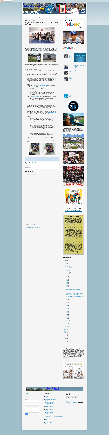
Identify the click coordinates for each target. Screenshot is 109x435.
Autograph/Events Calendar (39, 14)
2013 (65, 332)
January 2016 (67, 327)
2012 (65, 334)
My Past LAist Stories (48, 422)
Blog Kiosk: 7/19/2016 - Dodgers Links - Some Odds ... (74, 296)
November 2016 (67, 267)
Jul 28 (67, 276)
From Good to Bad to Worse (70, 95)
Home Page (47, 395)
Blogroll (74, 14)
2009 (65, 338)
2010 (65, 337)
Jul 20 (67, 286)
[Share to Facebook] (29, 167)
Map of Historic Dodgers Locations (51, 399)
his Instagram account (33, 51)
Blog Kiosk (45, 163)
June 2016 (67, 320)
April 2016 (66, 323)
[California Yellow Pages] (80, 402)
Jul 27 (67, 277)
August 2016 (67, 272)
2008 (65, 340)
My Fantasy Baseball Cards (71, 16)
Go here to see (41, 65)
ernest (27, 162)
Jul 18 (67, 298)
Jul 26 (67, 279)
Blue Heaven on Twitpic (49, 410)
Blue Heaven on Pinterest (49, 406)
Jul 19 (67, 288)
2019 (65, 260)
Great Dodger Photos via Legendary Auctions (70, 55)
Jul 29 (67, 274)
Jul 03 (67, 317)
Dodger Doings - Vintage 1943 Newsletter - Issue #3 (74, 293)
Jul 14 (67, 302)
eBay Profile (47, 420)
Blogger (64, 426)
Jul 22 (67, 283)
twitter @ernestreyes (44, 157)
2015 (65, 329)
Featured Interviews (60, 16)
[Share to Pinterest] (30, 167)
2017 (65, 263)
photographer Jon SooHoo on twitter (39, 49)
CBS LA (40, 107)
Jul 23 (67, 282)
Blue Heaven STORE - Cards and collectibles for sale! (54, 416)
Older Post (57, 222)
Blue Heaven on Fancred (49, 402)
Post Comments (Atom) (33, 224)
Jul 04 (67, 315)
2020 (65, 259)
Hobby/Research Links (66, 14)
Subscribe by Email (48, 423)
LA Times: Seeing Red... (79, 67)
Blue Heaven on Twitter (49, 412)
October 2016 (67, 269)
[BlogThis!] (27, 167)
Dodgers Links (50, 14)
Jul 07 (67, 311)
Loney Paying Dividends (70, 66)
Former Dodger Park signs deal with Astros (67, 62)
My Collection (51, 16)
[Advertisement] (42, 212)
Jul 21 (67, 285)
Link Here (47, 108)
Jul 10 (67, 308)
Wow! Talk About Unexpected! (66, 88)
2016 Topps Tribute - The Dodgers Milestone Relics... (74, 294)
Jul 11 (67, 306)
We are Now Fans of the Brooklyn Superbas (72, 289)
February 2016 (67, 326)
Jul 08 (67, 309)
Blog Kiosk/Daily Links (42, 16)
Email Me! (47, 396)
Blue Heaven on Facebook (49, 400)
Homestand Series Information (30, 16)
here (31, 110)
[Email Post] (26, 163)
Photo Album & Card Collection (50, 415)
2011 (65, 335)
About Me (30, 14)
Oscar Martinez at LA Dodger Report (41, 85)
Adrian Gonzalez (37, 163)
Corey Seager (50, 163)
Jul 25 (67, 280)
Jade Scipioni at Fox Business (34, 115)
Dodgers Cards (57, 14)
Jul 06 (67, 312)
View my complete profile (29, 395)
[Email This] (26, 167)
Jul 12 (67, 305)
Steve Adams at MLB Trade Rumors (42, 102)
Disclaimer (81, 16)
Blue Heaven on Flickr (49, 403)
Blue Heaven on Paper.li (49, 405)
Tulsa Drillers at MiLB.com (34, 96)
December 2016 (67, 266)
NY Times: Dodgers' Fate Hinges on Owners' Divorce (79, 70)
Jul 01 (67, 318)
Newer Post (27, 222)
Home (25, 14)
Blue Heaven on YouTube (49, 413)
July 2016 (66, 273)
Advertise (80, 14)
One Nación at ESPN (32, 83)
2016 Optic (32, 163)
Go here (53, 78)
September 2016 (68, 270)
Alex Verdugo (42, 163)
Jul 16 (67, 299)
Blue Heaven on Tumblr (49, 409)
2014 (65, 331)
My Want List (47, 397)
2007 (65, 341)
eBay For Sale (47, 419)
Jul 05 (67, 314)
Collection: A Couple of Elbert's (70, 72)
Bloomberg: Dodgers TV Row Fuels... (79, 66)
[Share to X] (28, 167)
